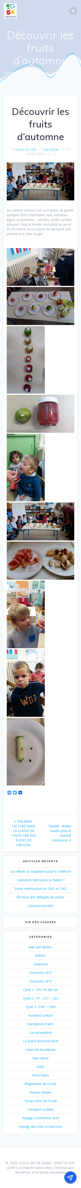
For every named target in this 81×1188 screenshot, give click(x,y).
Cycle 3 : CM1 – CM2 (41, 1007)
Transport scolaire (40, 1109)
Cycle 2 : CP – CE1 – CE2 (40, 998)
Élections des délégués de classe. (40, 897)
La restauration (40, 1032)
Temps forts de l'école (40, 1101)
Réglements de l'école (40, 1084)
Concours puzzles (40, 905)
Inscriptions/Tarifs (40, 1024)
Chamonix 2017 (40, 973)
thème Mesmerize (52, 1172)
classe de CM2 (25, 149)
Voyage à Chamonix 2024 (40, 1118)
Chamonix (40, 964)
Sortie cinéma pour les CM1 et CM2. (40, 888)
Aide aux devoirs (40, 947)
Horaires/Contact (40, 1015)
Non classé (51, 149)
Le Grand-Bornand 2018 (40, 1041)
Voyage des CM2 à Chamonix (40, 1126)
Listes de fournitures (41, 1049)
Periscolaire (40, 1075)
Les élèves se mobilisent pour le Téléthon (40, 871)
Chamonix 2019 (40, 981)
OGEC (40, 1067)
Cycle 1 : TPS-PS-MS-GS (40, 990)
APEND (40, 955)
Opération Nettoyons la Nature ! (40, 880)
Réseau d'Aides (40, 1092)
